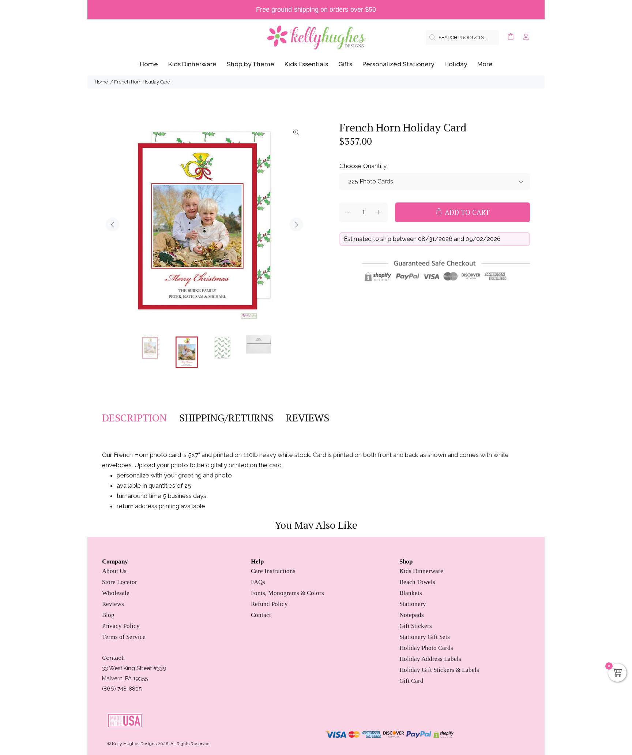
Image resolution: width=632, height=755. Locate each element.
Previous (113, 224)
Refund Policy (269, 603)
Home (101, 82)
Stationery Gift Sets (424, 636)
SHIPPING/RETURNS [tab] (226, 418)
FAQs (258, 582)
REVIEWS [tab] (307, 418)
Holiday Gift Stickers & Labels (439, 669)
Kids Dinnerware (421, 571)
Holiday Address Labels (430, 658)
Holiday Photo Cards (426, 647)
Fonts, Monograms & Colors (287, 593)
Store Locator (119, 582)
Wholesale (115, 593)
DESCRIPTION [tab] (134, 418)
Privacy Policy (121, 625)
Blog (108, 614)
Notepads (411, 614)
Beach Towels (417, 582)
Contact (261, 614)
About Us (114, 571)
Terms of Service (124, 636)
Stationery (412, 603)
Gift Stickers (415, 625)
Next (296, 224)
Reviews (113, 603)
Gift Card (411, 680)
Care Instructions (273, 571)
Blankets (410, 593)
